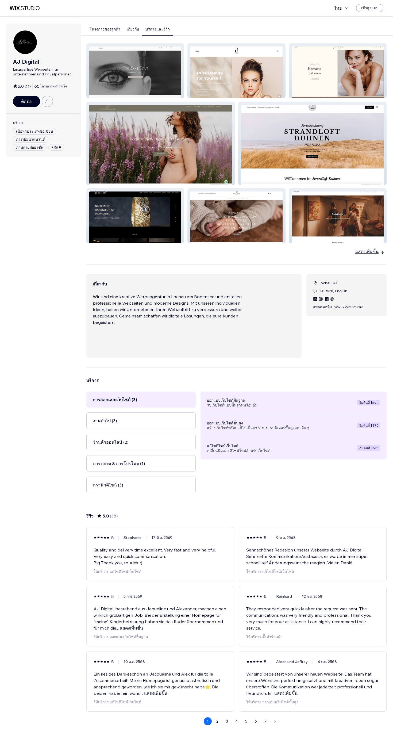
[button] (135, 70)
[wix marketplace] (25, 8)
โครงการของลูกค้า (105, 29)
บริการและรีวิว (157, 29)
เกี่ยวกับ (133, 29)
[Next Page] (275, 721)
